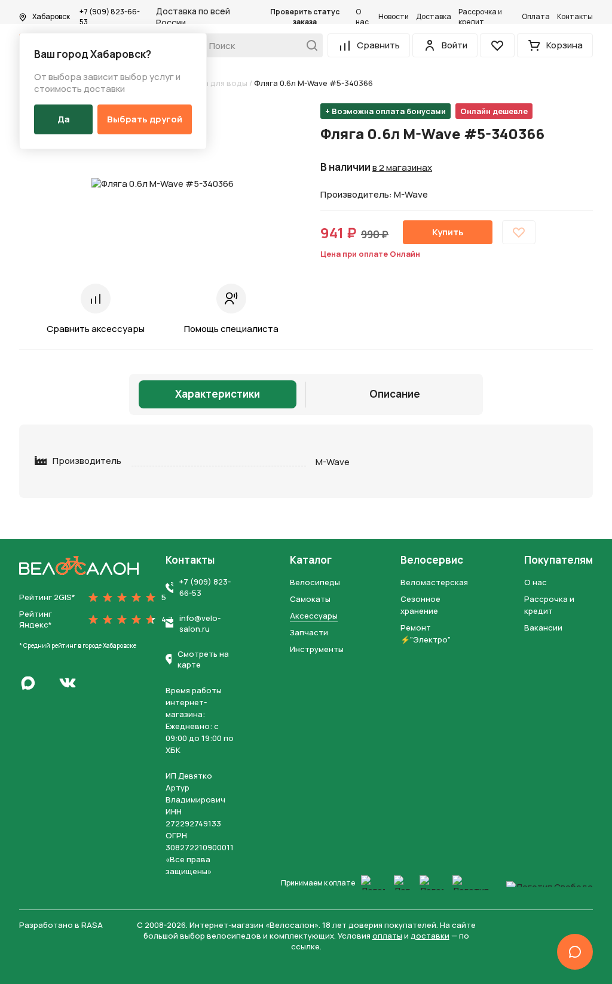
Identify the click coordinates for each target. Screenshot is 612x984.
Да (63, 119)
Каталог (311, 560)
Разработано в (61, 925)
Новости (393, 16)
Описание (394, 394)
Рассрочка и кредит (480, 17)
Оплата (536, 16)
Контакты (575, 16)
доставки (430, 935)
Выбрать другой (144, 119)
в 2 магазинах (402, 168)
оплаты (387, 935)
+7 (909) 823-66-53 (109, 17)
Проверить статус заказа (304, 17)
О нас (362, 17)
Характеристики (217, 394)
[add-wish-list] (519, 232)
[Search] (308, 45)
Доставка (433, 16)
